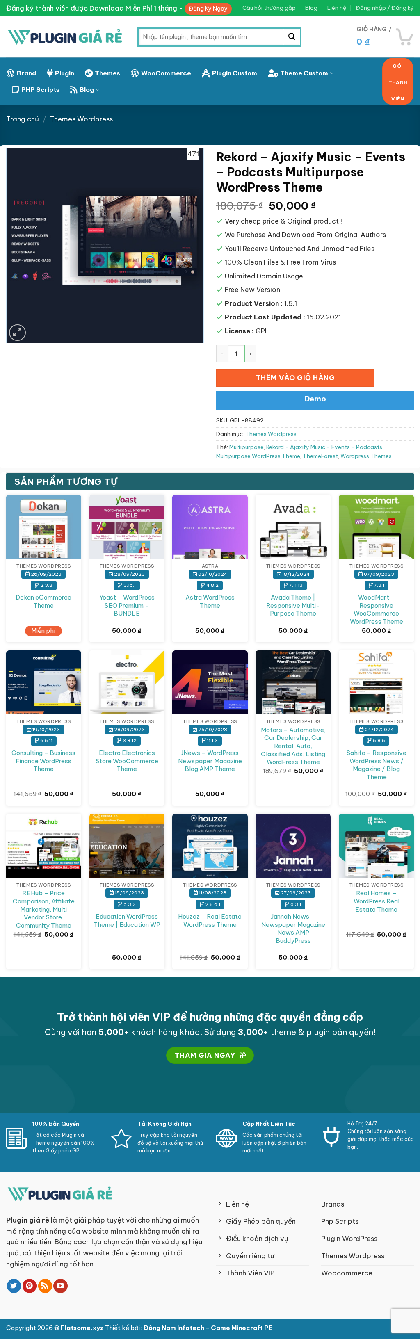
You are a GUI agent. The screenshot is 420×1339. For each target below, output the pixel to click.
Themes (107, 73)
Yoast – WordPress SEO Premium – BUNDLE (127, 605)
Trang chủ (22, 118)
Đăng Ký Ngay (208, 8)
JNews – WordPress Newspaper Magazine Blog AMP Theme (210, 761)
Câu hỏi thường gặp (269, 8)
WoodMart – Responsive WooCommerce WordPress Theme (376, 609)
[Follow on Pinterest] (30, 1286)
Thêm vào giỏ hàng (295, 377)
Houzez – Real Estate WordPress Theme (210, 920)
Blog (311, 8)
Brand (26, 73)
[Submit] (291, 37)
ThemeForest (320, 456)
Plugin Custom (234, 73)
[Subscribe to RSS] (45, 1286)
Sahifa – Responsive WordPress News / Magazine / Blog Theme (376, 765)
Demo (315, 399)
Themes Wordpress (81, 118)
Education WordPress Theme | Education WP (127, 920)
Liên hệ (336, 8)
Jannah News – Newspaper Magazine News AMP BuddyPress (293, 928)
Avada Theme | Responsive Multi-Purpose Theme (293, 605)
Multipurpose (246, 447)
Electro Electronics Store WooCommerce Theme (127, 761)
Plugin (64, 73)
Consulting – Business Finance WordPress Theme (43, 761)
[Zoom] (17, 332)
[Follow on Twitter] (14, 1286)
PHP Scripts (40, 90)
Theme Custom (304, 73)
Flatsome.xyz (83, 1328)
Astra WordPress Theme (210, 601)
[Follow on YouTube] (60, 1286)
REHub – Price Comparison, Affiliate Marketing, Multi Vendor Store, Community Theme (44, 909)
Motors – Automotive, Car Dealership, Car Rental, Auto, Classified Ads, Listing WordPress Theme (293, 746)
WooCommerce (166, 73)
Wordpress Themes (366, 456)
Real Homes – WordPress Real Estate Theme (376, 901)
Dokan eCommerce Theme (43, 601)
